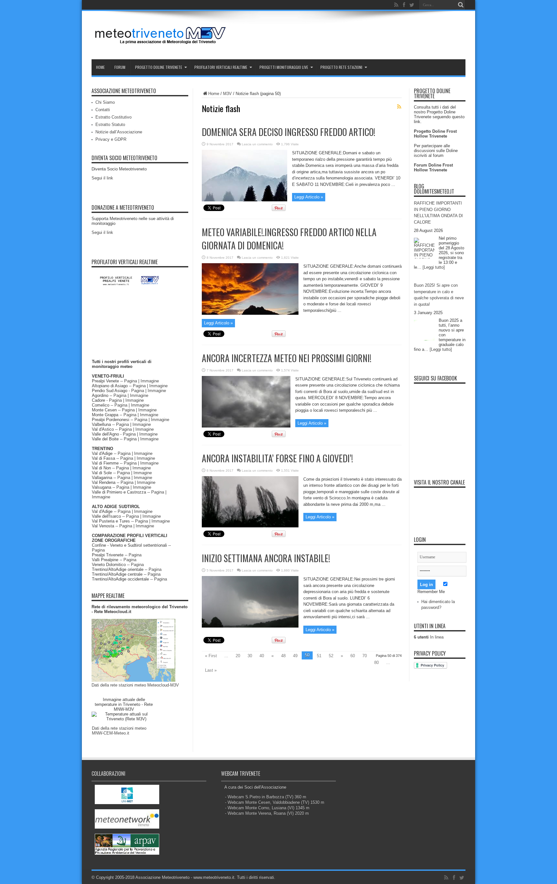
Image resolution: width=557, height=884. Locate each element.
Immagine (150, 381)
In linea (429, 637)
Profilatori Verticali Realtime (220, 67)
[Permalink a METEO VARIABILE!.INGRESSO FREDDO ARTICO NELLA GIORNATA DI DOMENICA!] (250, 313)
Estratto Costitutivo (113, 117)
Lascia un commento (257, 144)
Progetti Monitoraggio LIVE (283, 67)
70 (364, 655)
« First (211, 655)
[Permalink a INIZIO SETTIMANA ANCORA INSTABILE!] (250, 626)
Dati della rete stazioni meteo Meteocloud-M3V (135, 685)
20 (238, 655)
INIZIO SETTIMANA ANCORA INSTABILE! (266, 558)
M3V (227, 93)
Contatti (102, 109)
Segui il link (102, 178)
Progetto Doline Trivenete (158, 67)
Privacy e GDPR (110, 139)
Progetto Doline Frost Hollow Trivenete (435, 134)
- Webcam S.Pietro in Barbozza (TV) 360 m (265, 796)
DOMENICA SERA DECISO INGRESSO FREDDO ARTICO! (288, 132)
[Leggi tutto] (434, 267)
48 (283, 655)
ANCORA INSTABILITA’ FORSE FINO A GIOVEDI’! (277, 458)
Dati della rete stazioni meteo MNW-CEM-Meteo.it (119, 730)
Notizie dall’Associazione (118, 132)
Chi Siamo (105, 102)
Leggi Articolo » (308, 197)
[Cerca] (460, 5)
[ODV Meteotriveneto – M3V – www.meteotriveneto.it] (161, 43)
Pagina (130, 381)
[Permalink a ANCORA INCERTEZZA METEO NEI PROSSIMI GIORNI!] (246, 426)
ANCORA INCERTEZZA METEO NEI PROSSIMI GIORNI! (286, 358)
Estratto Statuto (110, 124)
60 (352, 655)
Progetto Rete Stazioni (341, 67)
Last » (211, 670)
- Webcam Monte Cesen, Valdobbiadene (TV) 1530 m (274, 802)
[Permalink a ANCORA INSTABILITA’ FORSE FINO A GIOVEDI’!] (250, 526)
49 (295, 655)
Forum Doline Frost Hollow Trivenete (433, 167)
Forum (119, 67)
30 (250, 655)
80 (376, 662)
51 (319, 655)
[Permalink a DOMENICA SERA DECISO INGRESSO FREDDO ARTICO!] (244, 199)
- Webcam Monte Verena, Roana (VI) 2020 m (267, 813)
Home (100, 67)
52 (331, 655)
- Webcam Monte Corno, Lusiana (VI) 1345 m (267, 807)
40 (261, 655)
